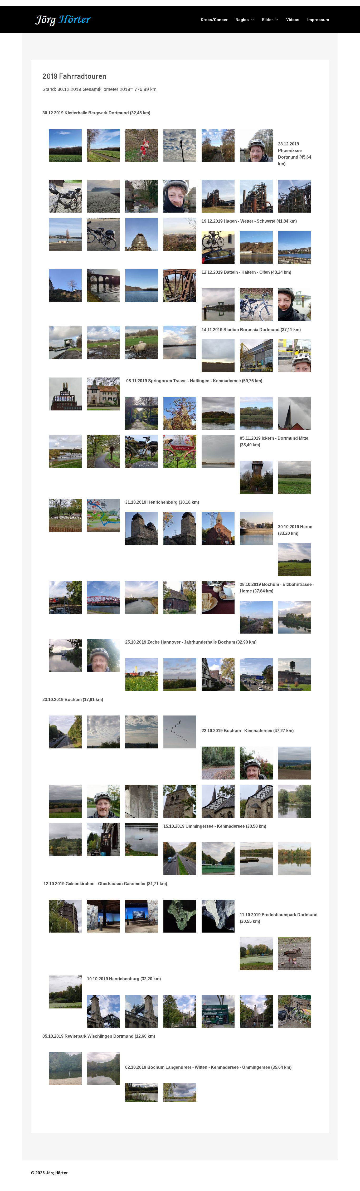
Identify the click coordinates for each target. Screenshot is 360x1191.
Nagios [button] (242, 19)
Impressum (318, 19)
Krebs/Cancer (214, 19)
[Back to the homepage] (69, 19)
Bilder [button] (267, 19)
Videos (292, 19)
